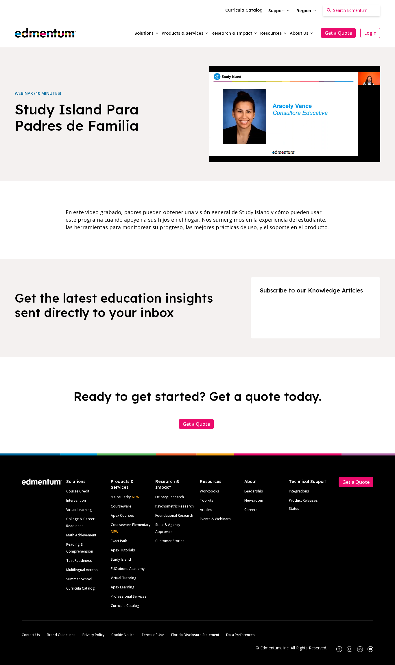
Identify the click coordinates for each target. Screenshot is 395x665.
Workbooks (209, 491)
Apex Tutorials (123, 550)
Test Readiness (79, 560)
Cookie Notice (122, 634)
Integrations (299, 491)
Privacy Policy (93, 634)
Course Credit (77, 491)
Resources (210, 481)
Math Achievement (81, 535)
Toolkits (206, 500)
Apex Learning (122, 587)
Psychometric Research (174, 506)
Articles (206, 509)
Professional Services (129, 596)
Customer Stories (169, 540)
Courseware (121, 506)
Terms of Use (152, 634)
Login (370, 33)
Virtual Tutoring (123, 577)
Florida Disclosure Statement (195, 634)
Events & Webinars (215, 518)
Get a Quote (338, 33)
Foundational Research (174, 515)
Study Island (121, 559)
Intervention (76, 500)
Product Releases (303, 500)
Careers (251, 509)
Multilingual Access (82, 569)
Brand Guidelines (61, 634)
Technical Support (308, 481)
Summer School (79, 579)
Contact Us (31, 634)
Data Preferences (240, 634)
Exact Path (119, 540)
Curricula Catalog (80, 588)
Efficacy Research (169, 496)
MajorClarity (121, 496)
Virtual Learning (79, 509)
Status (294, 508)
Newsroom (253, 500)
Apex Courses (122, 515)
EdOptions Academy (128, 568)
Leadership (253, 491)
